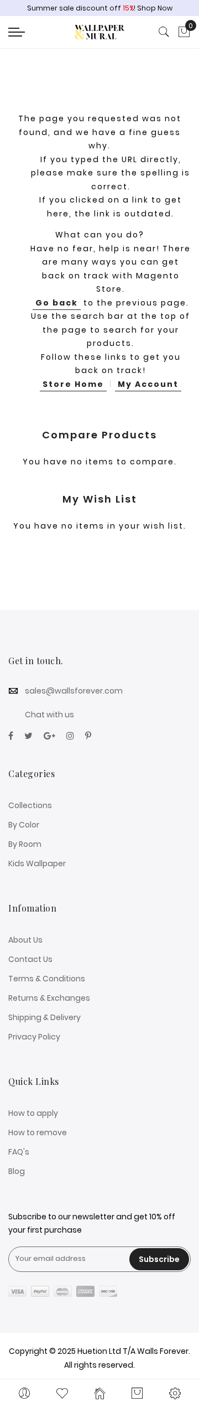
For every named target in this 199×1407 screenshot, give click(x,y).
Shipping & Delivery (44, 1017)
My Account (148, 384)
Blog (16, 1171)
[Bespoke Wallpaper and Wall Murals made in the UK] (99, 32)
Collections (30, 805)
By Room (24, 844)
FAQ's (18, 1151)
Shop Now (154, 8)
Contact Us (30, 959)
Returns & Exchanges (49, 997)
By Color (23, 824)
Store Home (73, 384)
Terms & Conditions (46, 978)
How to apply (33, 1113)
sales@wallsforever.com (74, 690)
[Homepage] (99, 1393)
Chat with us (49, 714)
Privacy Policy (34, 1036)
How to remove (37, 1132)
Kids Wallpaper (37, 863)
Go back (56, 302)
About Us (25, 939)
